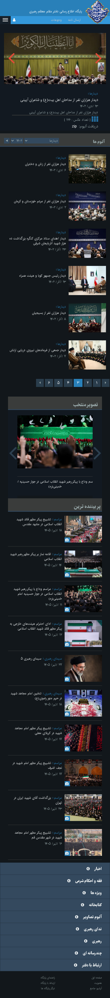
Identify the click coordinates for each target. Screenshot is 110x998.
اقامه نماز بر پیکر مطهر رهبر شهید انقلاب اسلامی (36, 557)
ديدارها (93, 93)
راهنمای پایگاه (48, 978)
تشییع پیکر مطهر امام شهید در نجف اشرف (37, 765)
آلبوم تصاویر (92, 917)
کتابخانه (95, 905)
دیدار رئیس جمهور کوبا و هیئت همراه (42, 275)
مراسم (58, 519)
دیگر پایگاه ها (48, 988)
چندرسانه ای (92, 953)
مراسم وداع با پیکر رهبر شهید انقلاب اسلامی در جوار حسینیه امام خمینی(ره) (55, 484)
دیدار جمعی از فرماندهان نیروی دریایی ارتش (38, 350)
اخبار (98, 869)
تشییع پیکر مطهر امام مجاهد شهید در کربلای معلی (38, 731)
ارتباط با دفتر (92, 965)
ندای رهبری (93, 929)
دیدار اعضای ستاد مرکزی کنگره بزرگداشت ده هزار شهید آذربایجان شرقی (37, 241)
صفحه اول (97, 978)
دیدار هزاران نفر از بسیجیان (49, 312)
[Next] (40, 383)
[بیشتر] (95, 119)
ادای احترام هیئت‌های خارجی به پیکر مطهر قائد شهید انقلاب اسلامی (36, 626)
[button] (5, 20)
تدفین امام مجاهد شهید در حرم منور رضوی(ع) (36, 696)
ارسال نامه (74, 19)
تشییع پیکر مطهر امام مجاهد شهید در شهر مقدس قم (38, 835)
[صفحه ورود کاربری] (14, 20)
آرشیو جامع (96, 988)
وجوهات (56, 19)
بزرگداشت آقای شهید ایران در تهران (38, 800)
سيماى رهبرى (53, 658)
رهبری (97, 941)
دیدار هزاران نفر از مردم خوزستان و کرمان (40, 201)
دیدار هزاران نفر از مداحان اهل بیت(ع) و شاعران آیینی (59, 100)
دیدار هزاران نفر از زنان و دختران (45, 164)
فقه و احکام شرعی (88, 881)
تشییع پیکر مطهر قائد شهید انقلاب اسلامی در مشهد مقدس (39, 522)
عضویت (98, 983)
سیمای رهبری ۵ (31, 658)
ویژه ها (96, 893)
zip (75, 126)
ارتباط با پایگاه (48, 983)
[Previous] (105, 383)
